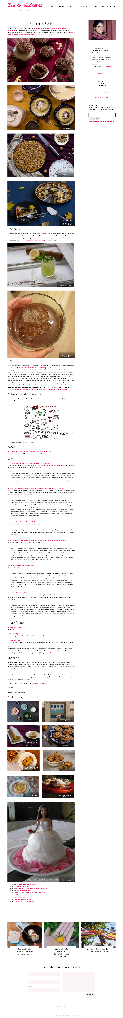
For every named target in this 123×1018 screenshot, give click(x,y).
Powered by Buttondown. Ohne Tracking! (101, 121)
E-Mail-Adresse (33, 979)
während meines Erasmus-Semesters (30, 385)
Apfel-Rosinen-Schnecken (23, 890)
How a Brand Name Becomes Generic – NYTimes (22, 522)
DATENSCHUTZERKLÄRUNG (102, 97)
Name (30, 971)
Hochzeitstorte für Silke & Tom (25, 901)
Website (30, 986)
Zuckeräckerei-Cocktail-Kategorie (36, 240)
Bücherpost (34, 669)
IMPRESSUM (102, 95)
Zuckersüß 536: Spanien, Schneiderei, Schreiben (98, 950)
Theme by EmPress (76, 1015)
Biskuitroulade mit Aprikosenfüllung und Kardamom (31, 888)
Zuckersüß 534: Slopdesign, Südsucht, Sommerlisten (24, 951)
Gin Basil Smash (47, 233)
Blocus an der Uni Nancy (62, 595)
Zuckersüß (84, 6)
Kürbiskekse (19, 895)
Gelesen (94, 6)
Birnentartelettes (20, 897)
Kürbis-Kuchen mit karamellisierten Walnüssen (30, 893)
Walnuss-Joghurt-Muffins (23, 899)
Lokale (103, 6)
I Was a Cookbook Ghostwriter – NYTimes (20, 565)
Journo (72, 6)
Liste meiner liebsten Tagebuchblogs (55, 389)
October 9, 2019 (39, 683)
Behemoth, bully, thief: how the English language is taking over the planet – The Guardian (35, 488)
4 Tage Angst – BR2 (13, 640)
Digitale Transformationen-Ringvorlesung (32, 368)
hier (11, 401)
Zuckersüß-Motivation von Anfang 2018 (24, 389)
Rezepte (61, 6)
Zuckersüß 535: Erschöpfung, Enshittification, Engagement (61, 953)
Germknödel (33, 30)
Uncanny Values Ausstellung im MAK (52, 465)
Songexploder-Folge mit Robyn (23, 636)
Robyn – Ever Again (13, 634)
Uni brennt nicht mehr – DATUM (17, 593)
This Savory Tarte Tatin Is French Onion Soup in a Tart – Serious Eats (29, 451)
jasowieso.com (102, 73)
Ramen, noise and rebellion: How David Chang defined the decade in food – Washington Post (36, 540)
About (53, 6)
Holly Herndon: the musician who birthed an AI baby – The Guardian (28, 463)
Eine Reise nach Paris (21, 886)
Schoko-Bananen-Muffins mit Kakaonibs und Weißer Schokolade (65, 78)
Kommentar (67, 971)
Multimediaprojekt (50, 653)
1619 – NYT (10, 646)
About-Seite (108, 66)
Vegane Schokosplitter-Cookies (25, 884)
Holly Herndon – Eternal (14, 627)
